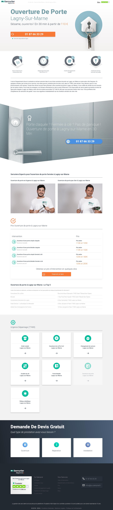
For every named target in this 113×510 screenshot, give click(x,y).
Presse (36, 485)
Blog (59, 491)
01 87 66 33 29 (34, 34)
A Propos (36, 480)
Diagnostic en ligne (58, 274)
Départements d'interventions (66, 483)
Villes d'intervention (63, 480)
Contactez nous (38, 483)
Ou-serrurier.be (38, 493)
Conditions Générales (48, 508)
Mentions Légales (60, 508)
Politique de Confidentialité (74, 508)
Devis (59, 488)
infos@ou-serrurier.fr (93, 485)
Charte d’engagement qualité (42, 488)
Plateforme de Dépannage (41, 491)
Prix (59, 485)
